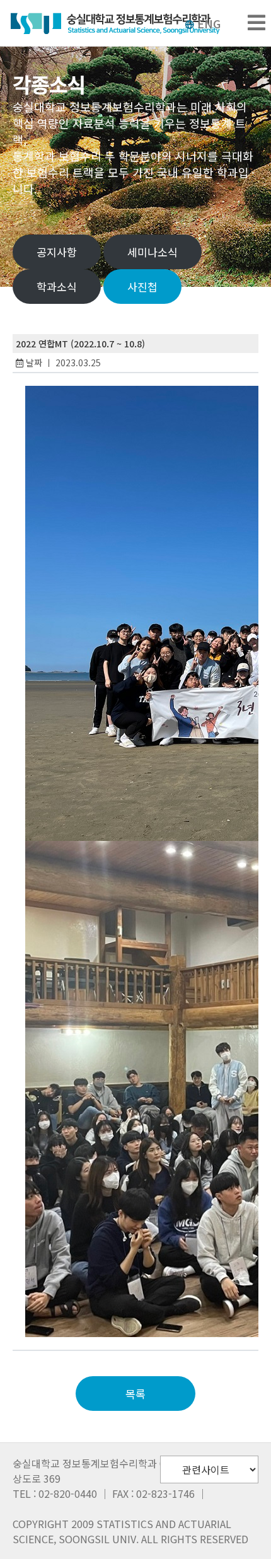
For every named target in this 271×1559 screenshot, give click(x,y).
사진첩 (142, 286)
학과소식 (57, 286)
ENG (209, 23)
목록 (135, 1393)
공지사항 (57, 252)
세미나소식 (152, 252)
